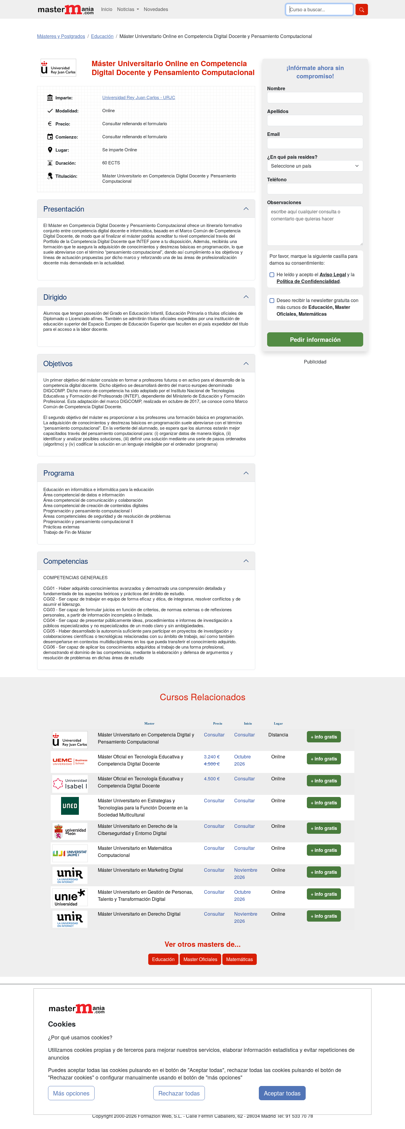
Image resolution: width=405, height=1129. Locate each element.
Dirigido (55, 296)
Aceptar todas (282, 1093)
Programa (58, 472)
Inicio (106, 9)
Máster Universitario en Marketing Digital (140, 869)
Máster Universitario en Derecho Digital (139, 913)
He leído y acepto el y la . (316, 278)
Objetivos (58, 363)
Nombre (276, 88)
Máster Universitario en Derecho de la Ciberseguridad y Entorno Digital (137, 829)
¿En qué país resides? (292, 157)
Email (273, 134)
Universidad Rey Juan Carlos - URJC (138, 97)
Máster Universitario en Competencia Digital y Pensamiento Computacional (146, 738)
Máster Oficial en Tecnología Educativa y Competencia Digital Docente (140, 760)
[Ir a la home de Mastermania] (65, 9)
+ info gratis (324, 736)
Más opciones (71, 1093)
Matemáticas (239, 959)
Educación (163, 959)
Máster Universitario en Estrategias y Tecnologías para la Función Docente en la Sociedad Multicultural (143, 807)
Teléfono (277, 179)
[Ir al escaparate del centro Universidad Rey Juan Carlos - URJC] (64, 68)
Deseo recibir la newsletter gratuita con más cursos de (317, 307)
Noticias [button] (126, 9)
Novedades (156, 9)
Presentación (63, 208)
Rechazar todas (179, 1093)
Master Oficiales (200, 959)
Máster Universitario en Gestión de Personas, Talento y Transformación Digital (145, 895)
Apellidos (277, 111)
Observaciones (284, 202)
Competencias (65, 560)
